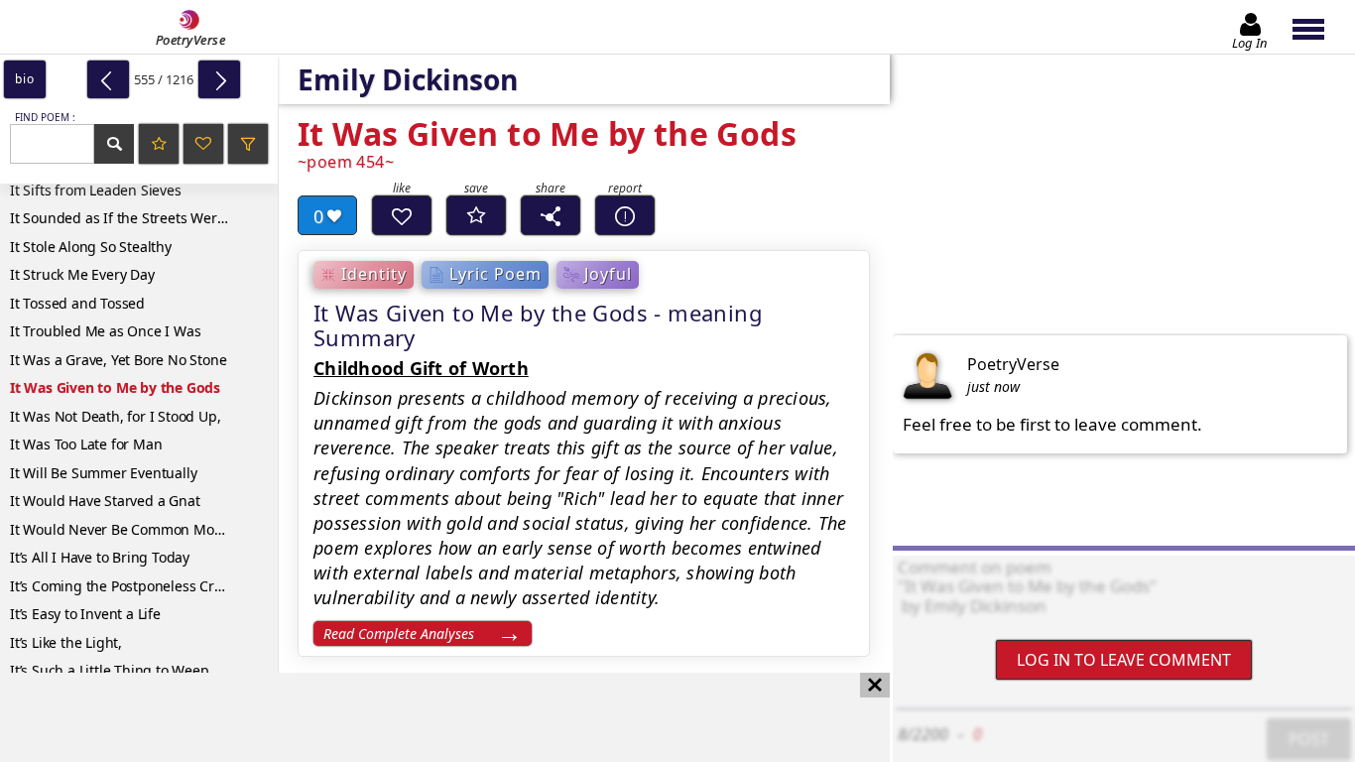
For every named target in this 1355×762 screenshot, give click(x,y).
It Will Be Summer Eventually (103, 472)
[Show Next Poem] (219, 79)
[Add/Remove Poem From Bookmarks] (476, 215)
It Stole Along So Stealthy (91, 246)
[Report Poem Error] (625, 215)
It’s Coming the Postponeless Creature (133, 585)
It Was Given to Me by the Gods (115, 387)
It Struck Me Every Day (82, 274)
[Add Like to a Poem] (401, 215)
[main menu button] (1318, 27)
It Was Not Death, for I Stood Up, (115, 416)
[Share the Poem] (550, 215)
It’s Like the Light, (66, 642)
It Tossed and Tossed (77, 303)
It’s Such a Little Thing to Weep (109, 670)
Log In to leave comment (1124, 660)
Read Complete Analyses (398, 633)
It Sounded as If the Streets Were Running (144, 217)
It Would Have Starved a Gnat (104, 500)
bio (24, 78)
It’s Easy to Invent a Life (85, 613)
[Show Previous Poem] (108, 79)
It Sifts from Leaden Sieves (96, 190)
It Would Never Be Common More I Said (139, 529)
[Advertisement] (425, 717)
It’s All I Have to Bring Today (99, 557)
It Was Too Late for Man (86, 444)
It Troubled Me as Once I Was (105, 330)
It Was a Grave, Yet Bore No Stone (118, 359)
